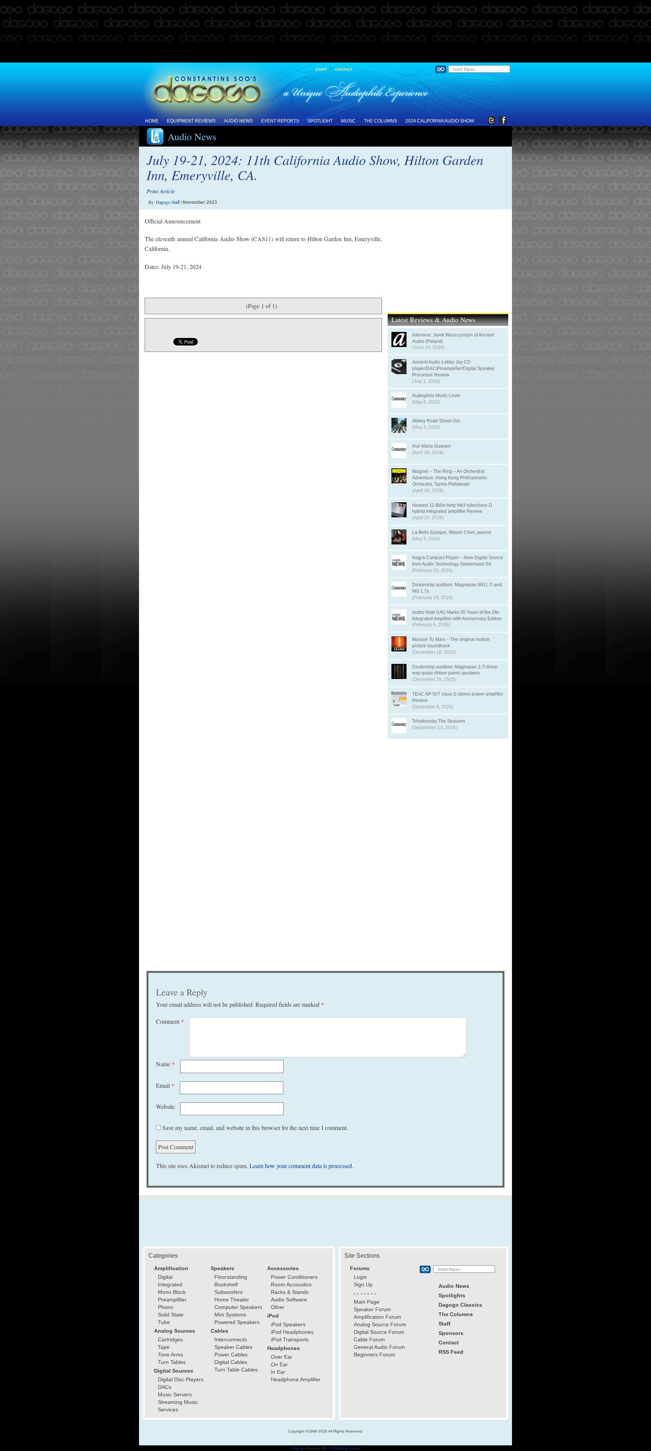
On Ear (279, 1364)
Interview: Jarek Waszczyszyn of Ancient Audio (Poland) (453, 338)
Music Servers (175, 1394)
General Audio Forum (379, 1347)
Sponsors (451, 1333)
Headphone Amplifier (296, 1379)
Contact (344, 69)
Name (165, 1064)
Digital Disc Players (180, 1379)
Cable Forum (369, 1339)
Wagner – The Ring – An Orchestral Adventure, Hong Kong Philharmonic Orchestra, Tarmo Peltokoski (449, 478)
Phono (165, 1307)
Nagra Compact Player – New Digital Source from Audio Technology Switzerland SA (457, 561)
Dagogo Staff (168, 202)
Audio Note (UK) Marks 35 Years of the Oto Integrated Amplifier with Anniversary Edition (457, 615)
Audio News (238, 121)
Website (165, 1106)
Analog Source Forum (380, 1324)
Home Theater (231, 1300)
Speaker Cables (233, 1347)
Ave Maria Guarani (431, 446)
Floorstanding (230, 1277)
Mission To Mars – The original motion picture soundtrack (451, 642)
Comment (170, 1021)
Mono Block (172, 1292)
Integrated (170, 1284)
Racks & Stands (290, 1292)
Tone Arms (170, 1355)
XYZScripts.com (344, 1448)
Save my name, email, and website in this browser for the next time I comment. (255, 1127)
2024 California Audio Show (439, 121)
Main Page (366, 1302)
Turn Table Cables (236, 1370)
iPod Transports (290, 1339)
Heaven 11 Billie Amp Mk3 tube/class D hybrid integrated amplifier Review (452, 508)
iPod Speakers (288, 1324)
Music (348, 121)
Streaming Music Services (178, 1406)
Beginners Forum (374, 1355)
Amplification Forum (377, 1317)
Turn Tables (172, 1362)
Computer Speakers (238, 1307)
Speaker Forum (372, 1309)
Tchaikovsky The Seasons (438, 721)
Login (360, 1277)
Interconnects (230, 1339)
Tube (164, 1322)
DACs (164, 1387)
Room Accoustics (291, 1284)
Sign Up (363, 1284)
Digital (165, 1277)
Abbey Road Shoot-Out (436, 421)
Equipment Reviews (191, 121)
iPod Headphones (292, 1332)
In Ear (278, 1372)
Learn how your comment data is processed (300, 1166)
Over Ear (281, 1357)
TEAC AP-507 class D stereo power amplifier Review (457, 697)
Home (152, 121)
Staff (321, 69)
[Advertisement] (325, 31)
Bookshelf (226, 1284)
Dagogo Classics (460, 1305)
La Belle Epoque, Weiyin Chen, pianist (451, 532)
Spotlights (452, 1295)
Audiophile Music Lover (436, 395)
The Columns (380, 121)
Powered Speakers (237, 1322)
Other (277, 1307)
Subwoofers (228, 1292)
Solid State (170, 1315)
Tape (164, 1347)
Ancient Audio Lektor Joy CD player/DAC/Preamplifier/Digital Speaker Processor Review (453, 368)
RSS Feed (451, 1352)
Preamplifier (172, 1300)
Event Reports (280, 121)
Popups (298, 1448)
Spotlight (320, 121)
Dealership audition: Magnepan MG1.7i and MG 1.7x (457, 588)
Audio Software (289, 1300)
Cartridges (170, 1339)
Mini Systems (230, 1315)
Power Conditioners (294, 1277)
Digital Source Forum (379, 1332)
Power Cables (231, 1355)
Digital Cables (230, 1362)
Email (165, 1085)
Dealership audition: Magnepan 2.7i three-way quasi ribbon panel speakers (455, 670)
